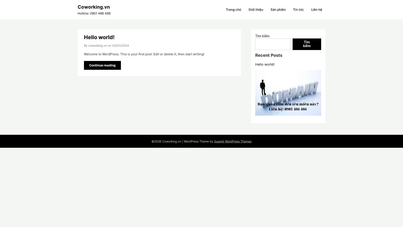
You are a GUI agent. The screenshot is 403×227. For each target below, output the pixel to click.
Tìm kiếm (262, 36)
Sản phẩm (278, 10)
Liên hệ (316, 10)
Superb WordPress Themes (232, 141)
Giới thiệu (256, 10)
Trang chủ (233, 10)
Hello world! (99, 37)
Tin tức (298, 10)
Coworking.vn (94, 7)
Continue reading (102, 65)
